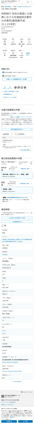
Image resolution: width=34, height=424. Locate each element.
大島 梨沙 (5, 254)
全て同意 (25, 421)
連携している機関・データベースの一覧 (20, 117)
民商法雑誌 (8, 6)
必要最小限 (9, 421)
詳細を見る (28, 54)
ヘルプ (24, 124)
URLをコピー (10, 88)
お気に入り (5, 88)
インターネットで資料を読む (8, 402)
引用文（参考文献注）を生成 (11, 91)
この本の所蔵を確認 (24, 150)
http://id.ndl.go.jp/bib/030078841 (12, 371)
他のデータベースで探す (10, 97)
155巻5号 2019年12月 (23, 6)
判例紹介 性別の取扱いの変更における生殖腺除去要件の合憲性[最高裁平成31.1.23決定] (17, 240)
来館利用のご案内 (25, 168)
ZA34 (3, 333)
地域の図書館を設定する (17, 129)
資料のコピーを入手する (7, 404)
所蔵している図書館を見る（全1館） (17, 79)
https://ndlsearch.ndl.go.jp (10, 362)
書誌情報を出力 (8, 94)
